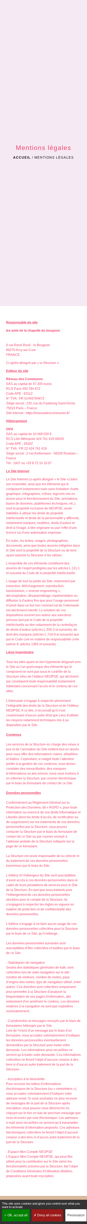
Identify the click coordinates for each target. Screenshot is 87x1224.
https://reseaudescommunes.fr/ (47, 413)
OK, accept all (17, 1215)
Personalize (76, 1215)
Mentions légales (54, 157)
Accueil (22, 157)
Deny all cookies (48, 1215)
